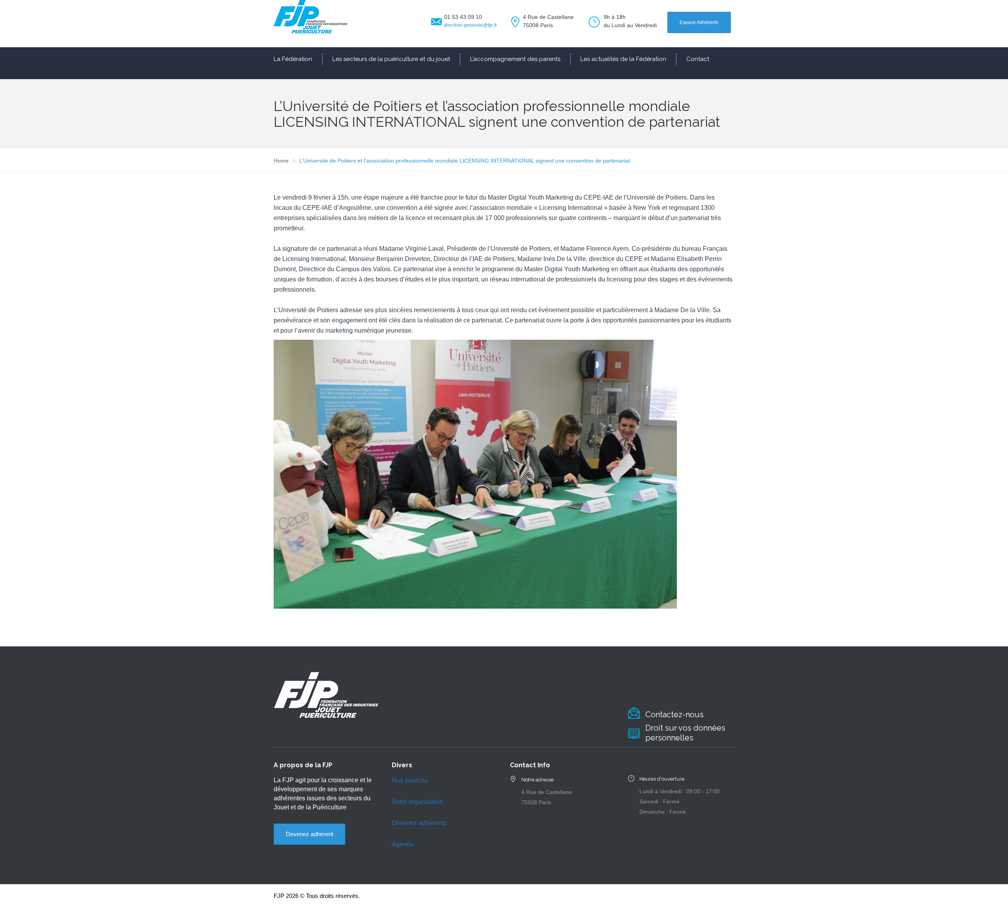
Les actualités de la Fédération (623, 59)
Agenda (403, 844)
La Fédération (293, 59)
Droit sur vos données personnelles (685, 732)
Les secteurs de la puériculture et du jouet (391, 59)
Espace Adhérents (699, 22)
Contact (697, 59)
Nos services (410, 780)
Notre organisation (417, 801)
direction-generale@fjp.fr (470, 25)
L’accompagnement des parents (515, 59)
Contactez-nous (674, 714)
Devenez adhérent (309, 834)
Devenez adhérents (419, 823)
